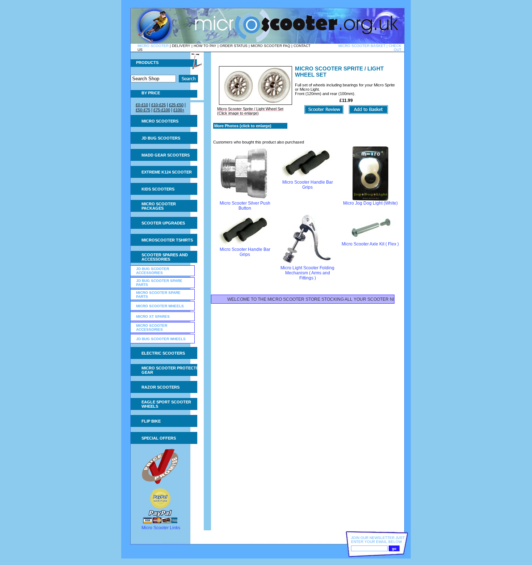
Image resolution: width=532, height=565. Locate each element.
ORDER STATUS (234, 46)
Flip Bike (151, 421)
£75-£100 (161, 110)
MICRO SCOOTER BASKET (361, 46)
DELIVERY (181, 46)
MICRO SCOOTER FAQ (270, 46)
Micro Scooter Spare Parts (158, 295)
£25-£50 (176, 105)
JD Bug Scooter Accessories (152, 271)
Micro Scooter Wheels (160, 306)
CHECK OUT (395, 48)
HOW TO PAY (205, 46)
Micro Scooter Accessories (151, 327)
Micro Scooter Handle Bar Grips (307, 185)
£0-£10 (142, 105)
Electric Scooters (163, 353)
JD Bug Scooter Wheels (161, 339)
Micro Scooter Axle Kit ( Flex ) (370, 244)
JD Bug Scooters (161, 138)
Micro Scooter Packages (159, 206)
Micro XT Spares (153, 316)
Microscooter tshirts (167, 240)
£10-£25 (158, 105)
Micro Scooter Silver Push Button (245, 206)
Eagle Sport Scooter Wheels (166, 404)
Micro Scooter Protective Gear (172, 370)
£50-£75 (143, 110)
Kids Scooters (158, 189)
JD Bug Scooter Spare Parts (159, 283)
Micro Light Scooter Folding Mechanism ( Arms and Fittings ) (307, 273)
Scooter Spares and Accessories (165, 257)
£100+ (178, 110)
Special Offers (159, 438)
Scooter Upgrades (163, 223)
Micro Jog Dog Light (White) (370, 203)
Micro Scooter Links (161, 527)
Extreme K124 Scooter (167, 172)
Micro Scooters (160, 121)
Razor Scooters (161, 387)
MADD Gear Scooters (166, 155)
